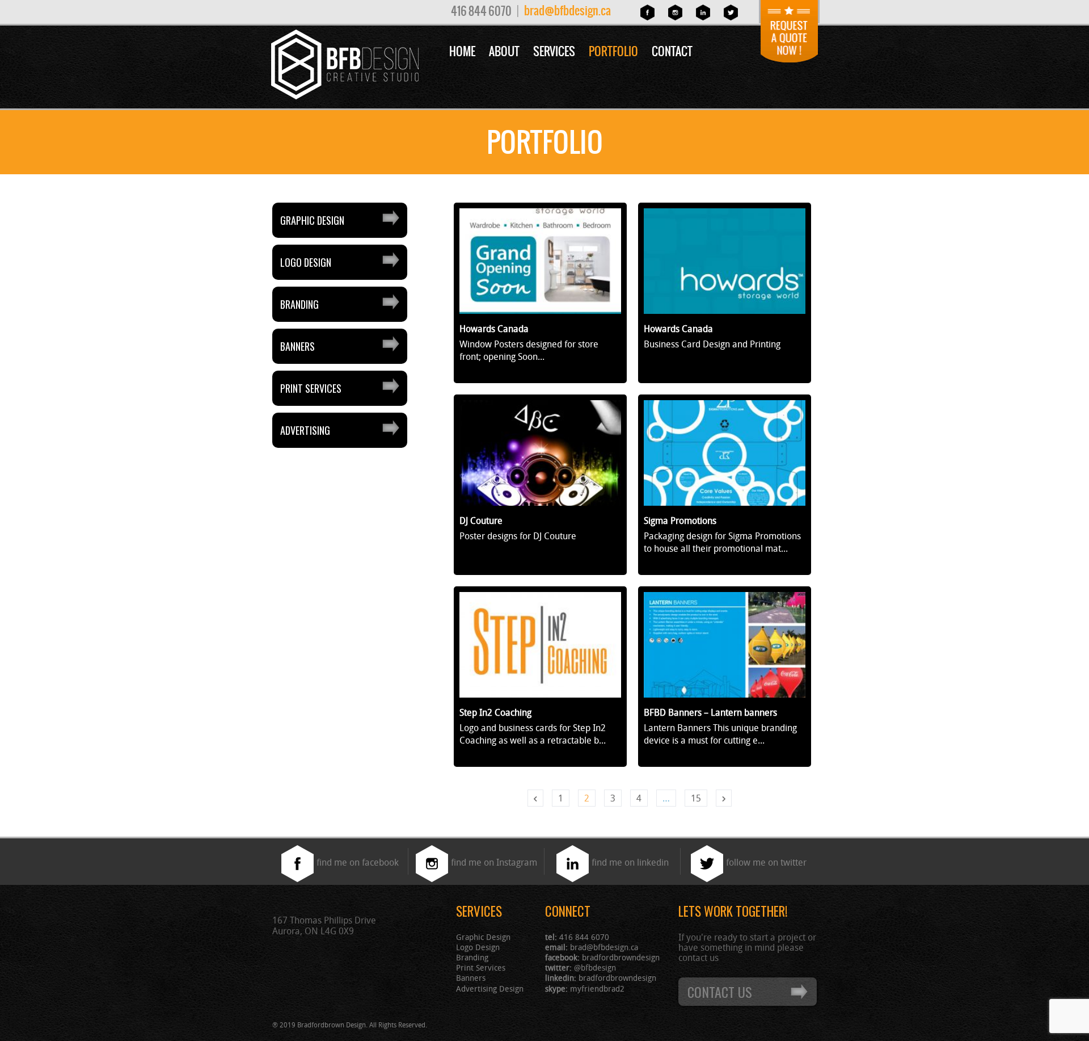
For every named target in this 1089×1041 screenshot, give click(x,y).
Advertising (305, 430)
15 (696, 798)
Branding (299, 304)
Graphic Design (312, 220)
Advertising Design (490, 988)
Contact (672, 51)
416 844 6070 (481, 11)
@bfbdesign (595, 967)
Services (554, 51)
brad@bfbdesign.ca (567, 10)
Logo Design (305, 262)
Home (462, 51)
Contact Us (719, 991)
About (504, 51)
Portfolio (613, 51)
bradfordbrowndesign (621, 957)
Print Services (310, 388)
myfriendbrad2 (597, 988)
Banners (297, 346)
